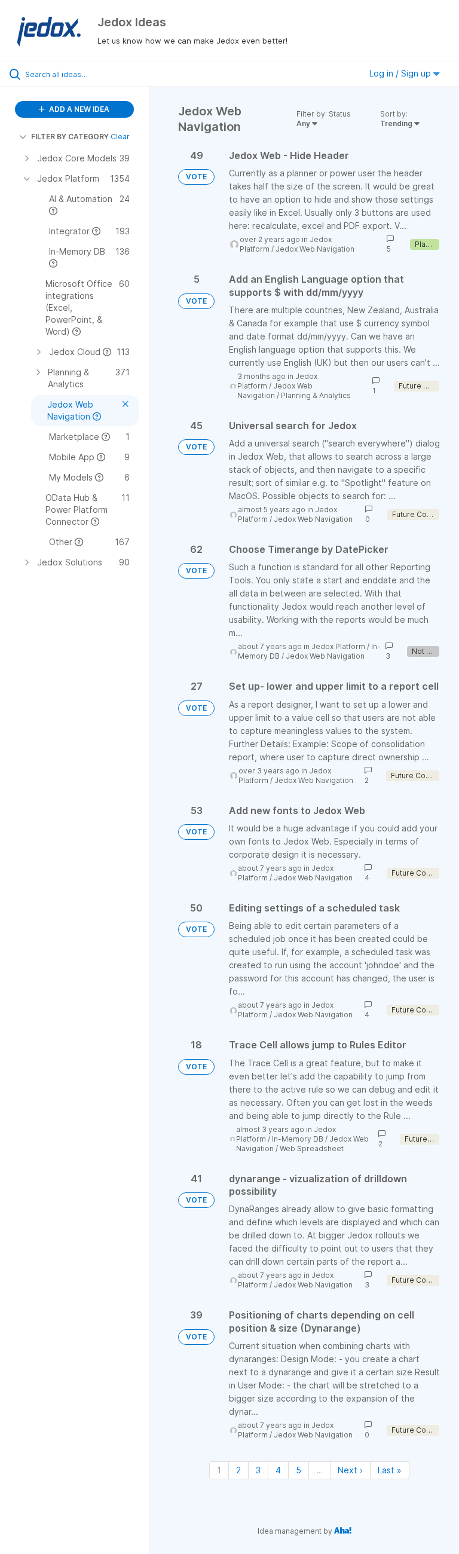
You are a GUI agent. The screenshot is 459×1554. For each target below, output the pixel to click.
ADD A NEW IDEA (78, 109)
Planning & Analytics (316, 395)
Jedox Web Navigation (315, 248)
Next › (350, 1470)
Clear (120, 136)
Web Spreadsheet (312, 1148)
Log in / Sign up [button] (401, 73)
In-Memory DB (297, 1138)
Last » (390, 1470)
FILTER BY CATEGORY (70, 136)
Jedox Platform (338, 646)
